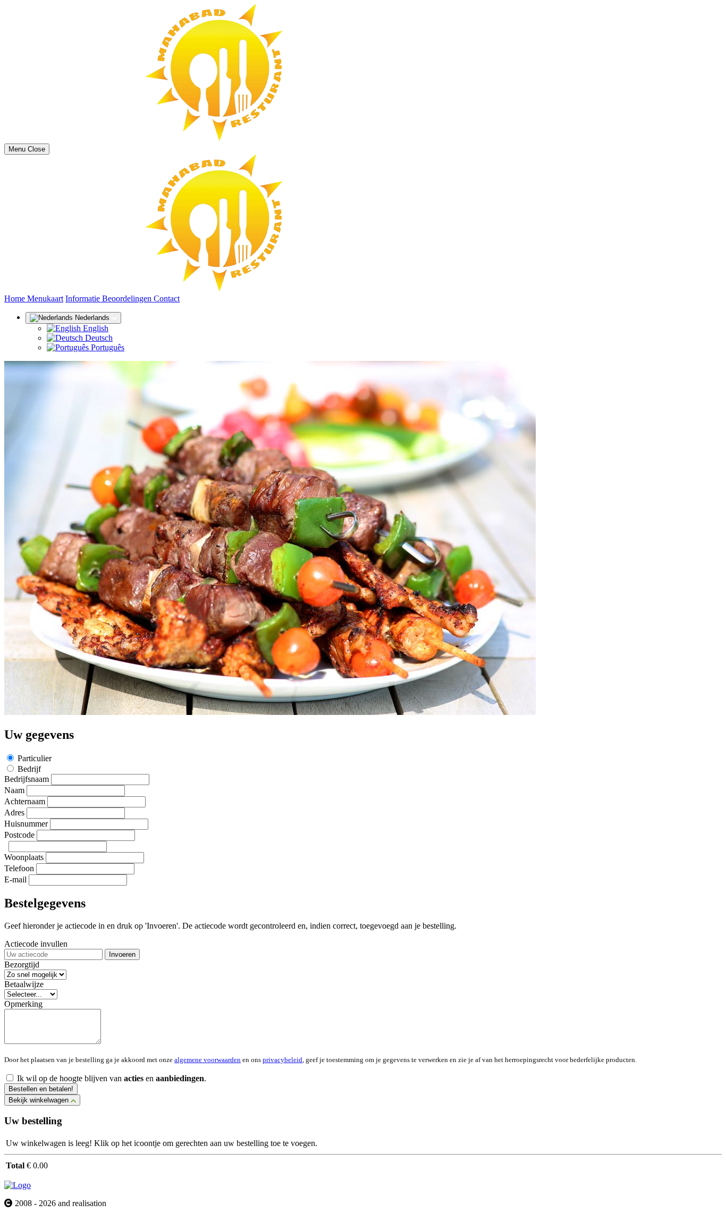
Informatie (83, 298)
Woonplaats (24, 857)
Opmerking (23, 1003)
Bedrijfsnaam (26, 779)
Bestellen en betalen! (41, 1089)
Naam (14, 790)
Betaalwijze (24, 984)
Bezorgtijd (21, 964)
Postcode (19, 834)
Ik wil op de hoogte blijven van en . (111, 1078)
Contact (167, 298)
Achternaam (24, 801)
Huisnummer (26, 823)
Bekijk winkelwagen (40, 1100)
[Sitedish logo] (17, 1185)
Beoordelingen (128, 298)
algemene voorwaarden (207, 1060)
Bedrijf (29, 768)
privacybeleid (282, 1060)
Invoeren (122, 954)
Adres (14, 812)
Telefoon (19, 868)
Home (15, 298)
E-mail (15, 879)
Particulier (35, 758)
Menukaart (45, 298)
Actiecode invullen (35, 943)
